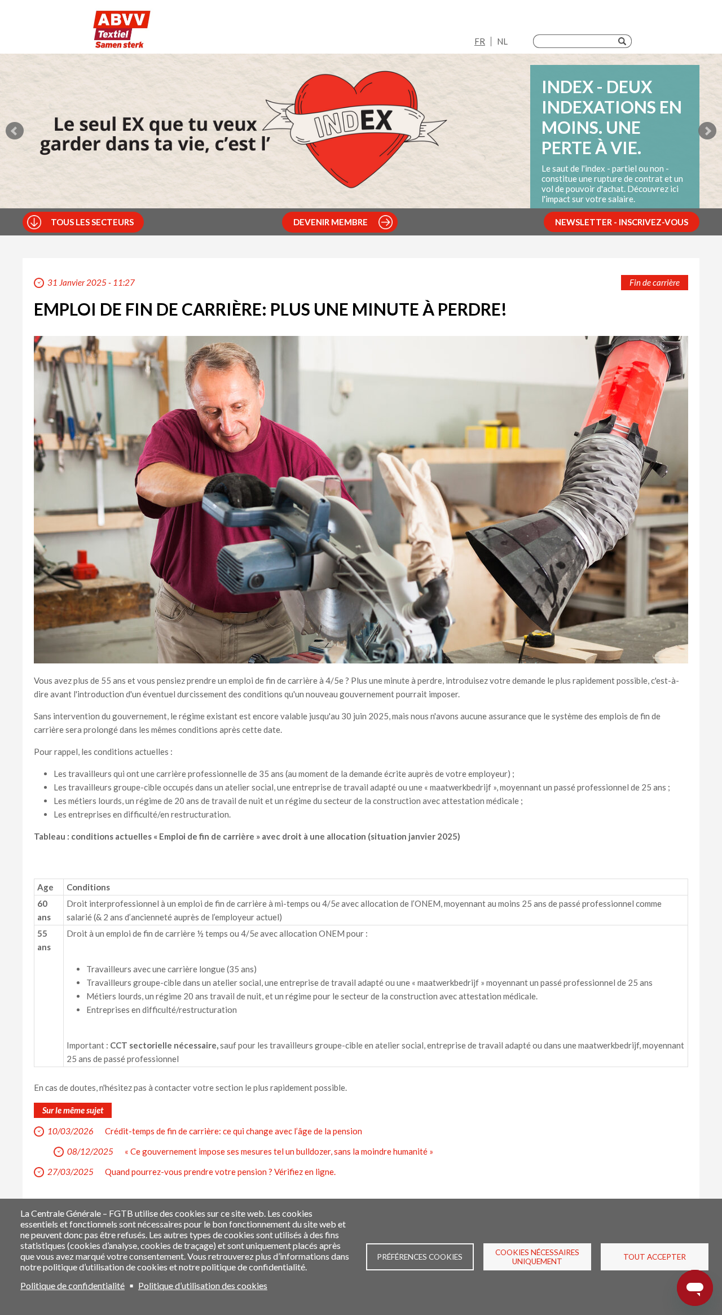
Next (707, 131)
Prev (15, 131)
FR (479, 41)
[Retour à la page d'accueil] (121, 29)
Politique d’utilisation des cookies (202, 1285)
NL (502, 41)
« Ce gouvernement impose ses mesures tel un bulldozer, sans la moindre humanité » (279, 1151)
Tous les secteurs (92, 222)
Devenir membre (330, 222)
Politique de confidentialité (72, 1285)
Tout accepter (654, 1256)
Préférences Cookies (420, 1256)
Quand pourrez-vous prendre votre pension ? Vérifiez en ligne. (220, 1172)
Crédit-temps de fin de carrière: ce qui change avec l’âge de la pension (233, 1131)
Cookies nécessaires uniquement (537, 1257)
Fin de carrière (654, 282)
